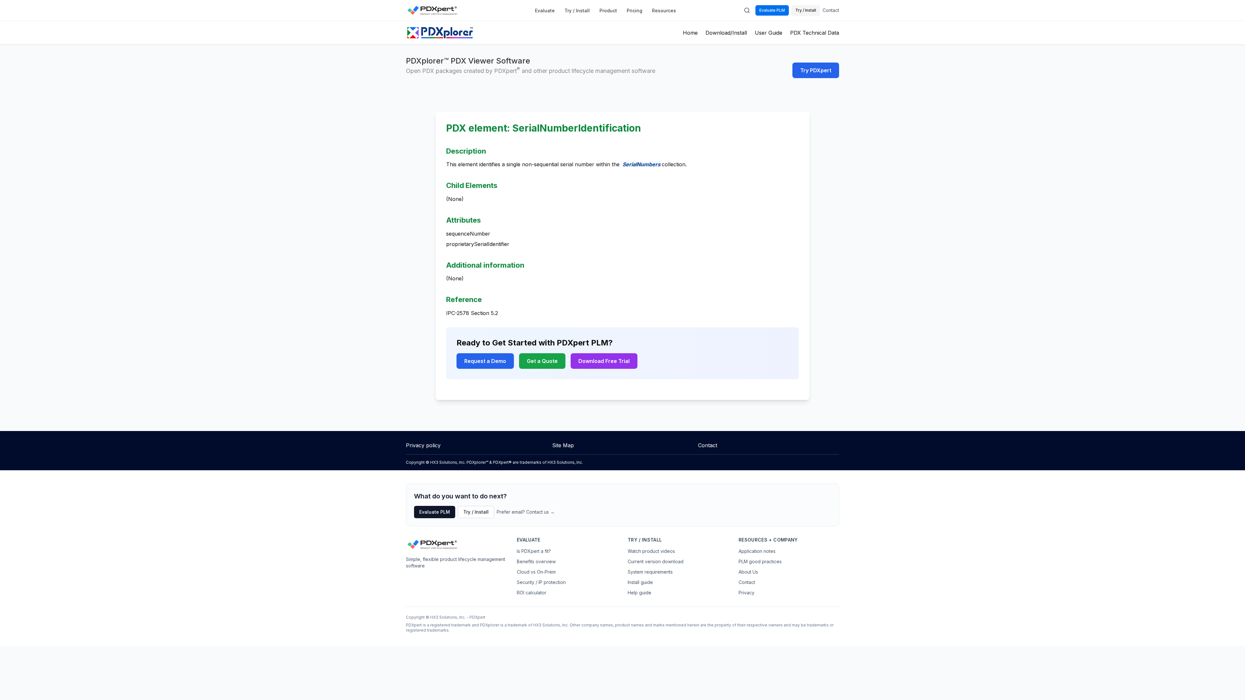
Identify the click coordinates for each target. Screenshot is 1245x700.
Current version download (655, 561)
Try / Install (577, 10)
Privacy (746, 592)
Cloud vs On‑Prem (536, 572)
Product (608, 10)
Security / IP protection (541, 582)
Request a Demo (485, 361)
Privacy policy (423, 445)
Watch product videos (651, 551)
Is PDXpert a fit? (534, 551)
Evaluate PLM (772, 10)
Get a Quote (542, 361)
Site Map (563, 445)
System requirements (650, 572)
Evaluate (545, 10)
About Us (748, 572)
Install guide (640, 582)
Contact (831, 10)
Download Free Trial (604, 361)
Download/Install (726, 32)
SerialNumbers (641, 164)
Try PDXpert (815, 70)
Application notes (757, 551)
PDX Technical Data (814, 32)
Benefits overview (536, 561)
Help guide (639, 592)
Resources (664, 10)
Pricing (634, 10)
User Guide (768, 32)
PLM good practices (760, 561)
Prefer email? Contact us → (526, 512)
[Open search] (747, 10)
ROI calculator (531, 592)
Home (690, 32)
